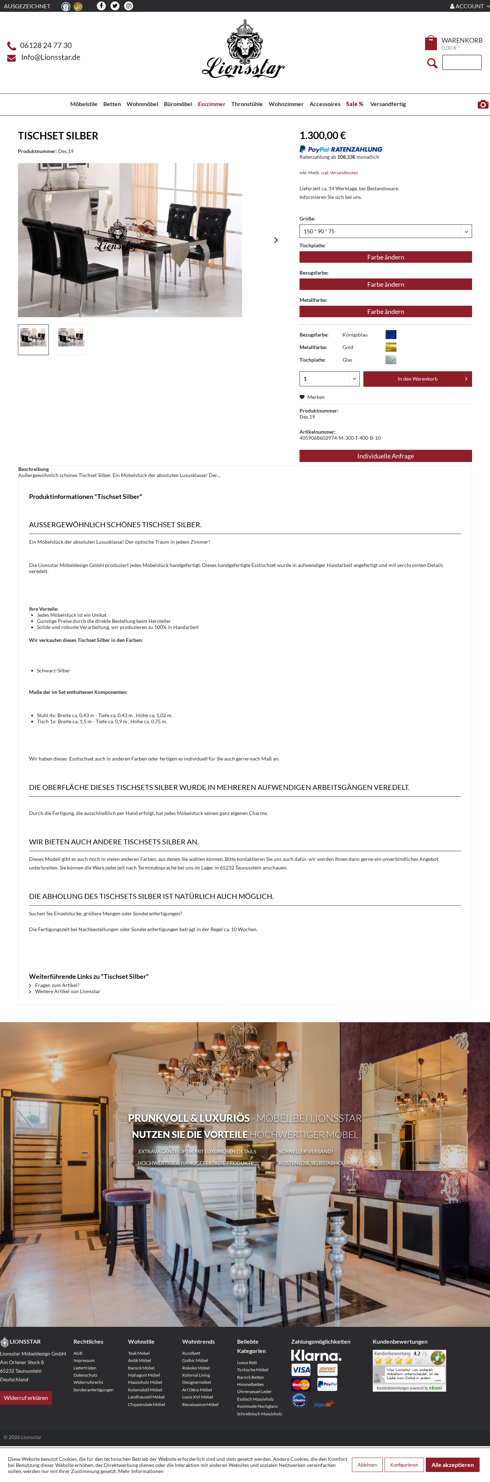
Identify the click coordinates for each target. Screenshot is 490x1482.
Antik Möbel (139, 1360)
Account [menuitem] (469, 6)
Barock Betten (250, 1377)
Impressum (84, 1360)
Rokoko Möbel (196, 1368)
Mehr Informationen (141, 1471)
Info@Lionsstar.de (50, 56)
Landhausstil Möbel (146, 1397)
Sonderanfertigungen (94, 1389)
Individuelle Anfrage (385, 456)
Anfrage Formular (483, 104)
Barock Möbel (141, 1368)
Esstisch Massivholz (255, 1399)
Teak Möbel (139, 1353)
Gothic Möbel (195, 1360)
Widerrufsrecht (88, 1382)
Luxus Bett (247, 1362)
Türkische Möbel (252, 1369)
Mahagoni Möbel (144, 1375)
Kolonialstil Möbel (145, 1389)
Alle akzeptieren (453, 1464)
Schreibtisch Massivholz (259, 1413)
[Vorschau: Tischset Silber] (33, 339)
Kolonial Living (196, 1375)
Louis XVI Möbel (197, 1397)
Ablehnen (367, 1465)
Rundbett (191, 1353)
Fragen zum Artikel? (57, 985)
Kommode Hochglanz (257, 1406)
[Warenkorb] (431, 42)
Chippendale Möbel (146, 1404)
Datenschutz (86, 1375)
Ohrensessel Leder (254, 1391)
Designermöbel (196, 1382)
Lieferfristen (85, 1368)
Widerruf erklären (26, 1397)
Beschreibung (33, 469)
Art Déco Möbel (197, 1389)
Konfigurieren (404, 1465)
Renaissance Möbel (200, 1404)
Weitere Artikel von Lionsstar (67, 991)
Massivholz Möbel (145, 1382)
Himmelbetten (250, 1384)
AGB (78, 1353)
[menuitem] (431, 43)
